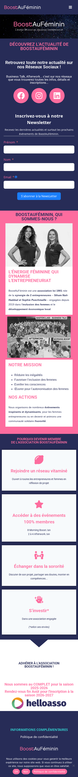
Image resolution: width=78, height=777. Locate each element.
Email (7, 177)
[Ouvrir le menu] (70, 7)
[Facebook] (21, 95)
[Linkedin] (57, 95)
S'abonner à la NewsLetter (39, 196)
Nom (7, 159)
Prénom (9, 142)
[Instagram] (39, 95)
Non (25, 771)
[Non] (73, 765)
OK (16, 771)
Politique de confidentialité (39, 737)
